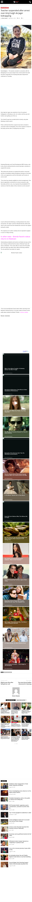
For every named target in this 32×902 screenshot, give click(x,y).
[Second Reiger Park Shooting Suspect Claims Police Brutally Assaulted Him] (4, 864)
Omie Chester (5, 18)
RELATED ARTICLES (10, 700)
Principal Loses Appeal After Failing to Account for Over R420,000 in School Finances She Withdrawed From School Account (15, 739)
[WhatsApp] (21, 21)
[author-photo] (16, 690)
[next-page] (17, 743)
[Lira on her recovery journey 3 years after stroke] (4, 850)
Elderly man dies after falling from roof (7, 683)
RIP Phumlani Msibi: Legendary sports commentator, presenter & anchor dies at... (19, 806)
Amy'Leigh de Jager (7, 672)
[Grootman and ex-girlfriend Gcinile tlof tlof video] (4, 836)
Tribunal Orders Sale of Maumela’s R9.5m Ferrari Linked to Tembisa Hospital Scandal (15, 712)
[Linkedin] (24, 21)
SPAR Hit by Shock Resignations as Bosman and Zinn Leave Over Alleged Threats (26, 712)
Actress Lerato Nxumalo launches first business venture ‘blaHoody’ (19, 827)
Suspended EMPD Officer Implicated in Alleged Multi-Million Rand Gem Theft (26, 738)
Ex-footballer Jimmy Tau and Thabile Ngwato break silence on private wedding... (20, 856)
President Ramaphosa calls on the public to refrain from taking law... (19, 798)
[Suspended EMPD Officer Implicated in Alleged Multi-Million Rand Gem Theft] (26, 732)
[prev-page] (15, 743)
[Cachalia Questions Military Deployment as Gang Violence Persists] (5, 732)
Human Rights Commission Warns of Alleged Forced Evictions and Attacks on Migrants (16, 725)
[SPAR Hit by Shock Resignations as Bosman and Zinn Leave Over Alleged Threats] (26, 706)
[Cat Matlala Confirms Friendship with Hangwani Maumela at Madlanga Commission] (5, 706)
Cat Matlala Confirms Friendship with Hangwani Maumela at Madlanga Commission (5, 712)
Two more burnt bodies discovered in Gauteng (24, 683)
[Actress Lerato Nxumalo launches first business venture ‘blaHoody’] (4, 829)
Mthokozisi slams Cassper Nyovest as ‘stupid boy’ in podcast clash (18, 841)
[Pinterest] (17, 21)
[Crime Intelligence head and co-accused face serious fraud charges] (4, 822)
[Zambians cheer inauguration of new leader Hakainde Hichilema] (4, 786)
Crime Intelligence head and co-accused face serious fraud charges (19, 820)
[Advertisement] (16, 95)
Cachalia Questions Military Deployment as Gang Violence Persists (5, 737)
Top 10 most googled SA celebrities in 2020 (20, 812)
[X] (14, 21)
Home (2, 5)
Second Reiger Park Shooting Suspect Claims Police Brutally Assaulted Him (18, 863)
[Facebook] (11, 21)
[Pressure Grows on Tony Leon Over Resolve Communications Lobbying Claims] (26, 719)
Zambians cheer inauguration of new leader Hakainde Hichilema (18, 784)
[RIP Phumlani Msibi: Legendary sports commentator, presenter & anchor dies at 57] (4, 807)
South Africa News (7, 5)
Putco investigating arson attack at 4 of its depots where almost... (20, 791)
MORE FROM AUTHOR (21, 700)
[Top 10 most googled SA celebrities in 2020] (4, 815)
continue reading (24, 312)
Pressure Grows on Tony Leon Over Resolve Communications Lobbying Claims (26, 725)
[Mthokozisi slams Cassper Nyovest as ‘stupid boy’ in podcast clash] (4, 843)
